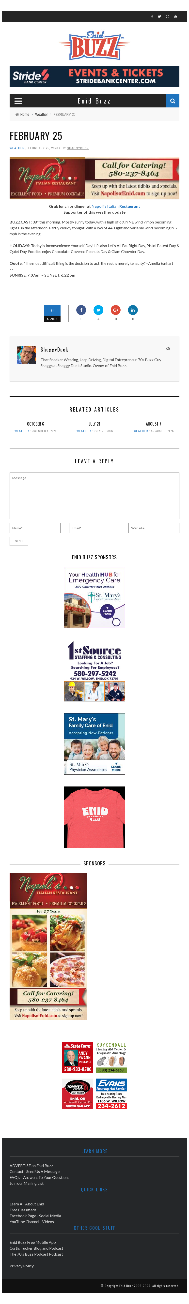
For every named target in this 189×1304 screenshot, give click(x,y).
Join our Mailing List (27, 1183)
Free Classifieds (23, 1209)
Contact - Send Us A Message (35, 1171)
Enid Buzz (126, 1286)
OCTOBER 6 (35, 424)
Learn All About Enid (27, 1203)
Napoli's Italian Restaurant (116, 206)
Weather (17, 148)
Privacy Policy (22, 1265)
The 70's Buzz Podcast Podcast (36, 1254)
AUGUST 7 (153, 424)
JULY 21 (94, 424)
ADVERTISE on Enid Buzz (31, 1165)
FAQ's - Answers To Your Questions (39, 1177)
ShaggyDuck (78, 148)
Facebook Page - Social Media (35, 1215)
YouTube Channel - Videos (32, 1221)
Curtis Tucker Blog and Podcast (36, 1248)
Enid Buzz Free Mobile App (33, 1242)
